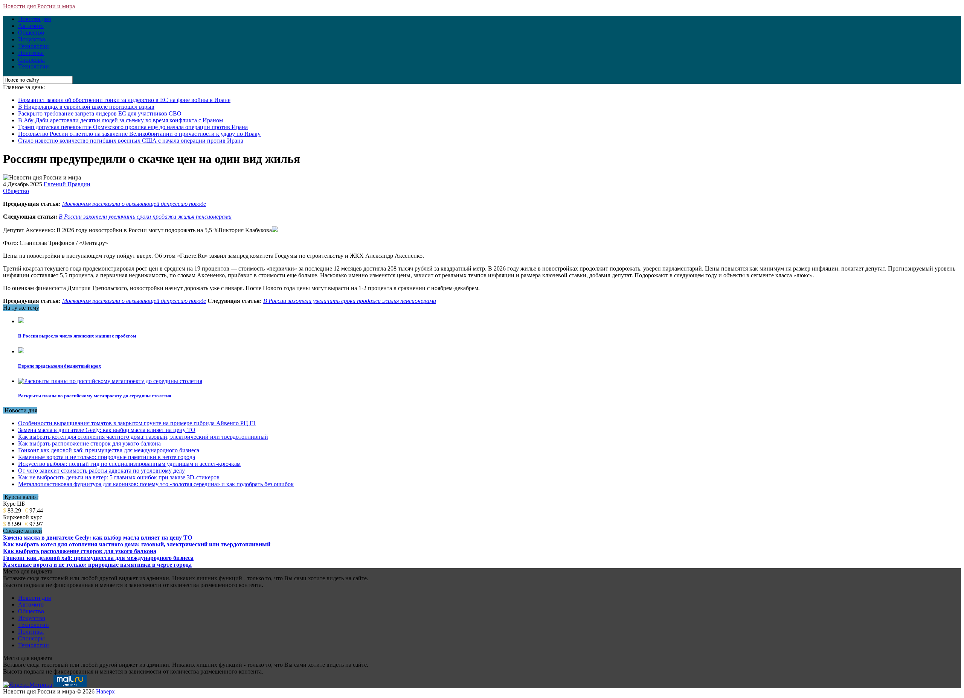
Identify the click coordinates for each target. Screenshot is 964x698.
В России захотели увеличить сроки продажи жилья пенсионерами (145, 216)
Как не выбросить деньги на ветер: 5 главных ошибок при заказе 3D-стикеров (119, 477)
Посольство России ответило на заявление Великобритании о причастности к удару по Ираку (139, 134)
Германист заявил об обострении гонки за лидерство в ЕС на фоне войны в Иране (124, 100)
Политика (31, 53)
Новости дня (34, 19)
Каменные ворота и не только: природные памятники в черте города (106, 457)
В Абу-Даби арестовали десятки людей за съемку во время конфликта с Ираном (120, 120)
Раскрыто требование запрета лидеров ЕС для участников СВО (100, 113)
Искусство (31, 39)
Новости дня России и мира (39, 6)
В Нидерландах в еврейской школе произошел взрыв (86, 106)
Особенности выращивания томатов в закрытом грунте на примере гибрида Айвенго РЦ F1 (137, 423)
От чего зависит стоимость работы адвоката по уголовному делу (101, 470)
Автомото (31, 26)
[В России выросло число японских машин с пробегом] (21, 321)
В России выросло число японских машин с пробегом (77, 336)
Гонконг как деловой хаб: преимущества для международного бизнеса (108, 450)
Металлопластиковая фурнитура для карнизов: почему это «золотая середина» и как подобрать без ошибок (156, 484)
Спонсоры (31, 59)
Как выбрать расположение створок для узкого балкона (89, 443)
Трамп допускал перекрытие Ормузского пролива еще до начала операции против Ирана (133, 127)
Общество (31, 32)
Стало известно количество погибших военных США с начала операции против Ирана (130, 140)
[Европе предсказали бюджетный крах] (21, 351)
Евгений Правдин (67, 184)
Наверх (105, 691)
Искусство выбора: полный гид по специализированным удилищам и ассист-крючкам (129, 464)
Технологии (33, 46)
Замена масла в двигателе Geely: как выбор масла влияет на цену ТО (106, 430)
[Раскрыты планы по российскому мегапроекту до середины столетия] (110, 381)
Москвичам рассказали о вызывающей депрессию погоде (134, 204)
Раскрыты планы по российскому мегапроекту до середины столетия (94, 395)
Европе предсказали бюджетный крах (59, 366)
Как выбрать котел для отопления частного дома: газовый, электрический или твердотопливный (143, 436)
